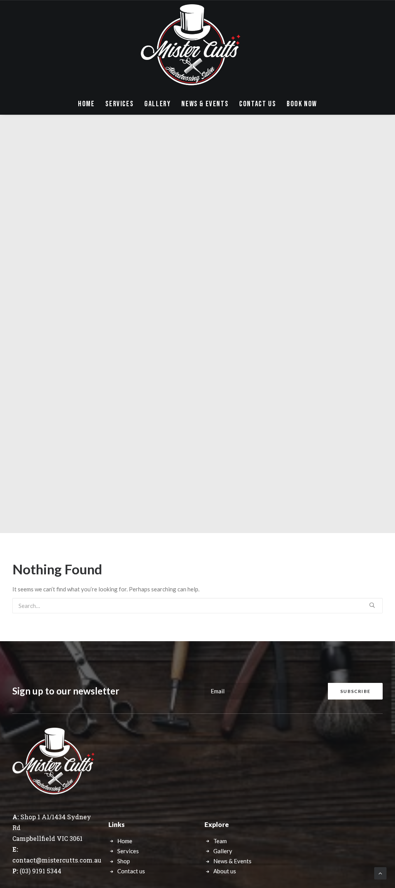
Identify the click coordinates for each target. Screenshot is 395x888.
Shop (123, 860)
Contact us (131, 871)
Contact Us (257, 104)
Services (119, 104)
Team (220, 840)
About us (224, 871)
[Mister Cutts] (191, 46)
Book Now (302, 104)
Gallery (157, 104)
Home (86, 104)
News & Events (204, 104)
